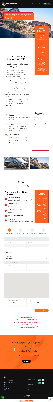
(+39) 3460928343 (28, 349)
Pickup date (8, 242)
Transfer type (8, 256)
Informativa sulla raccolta (26, 400)
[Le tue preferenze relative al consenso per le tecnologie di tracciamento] (51, 400)
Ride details (9, 238)
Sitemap (30, 391)
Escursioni (30, 384)
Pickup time (30, 242)
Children (30, 265)
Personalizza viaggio (32, 387)
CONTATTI (47, 3)
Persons (7, 265)
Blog (29, 389)
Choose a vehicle (41, 310)
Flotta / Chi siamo (31, 379)
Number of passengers (11, 262)
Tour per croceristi (32, 386)
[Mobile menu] (32, 4)
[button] (6, 163)
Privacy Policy (7, 386)
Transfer (30, 382)
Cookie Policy (7, 388)
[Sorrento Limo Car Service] (9, 4)
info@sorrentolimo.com (10, 382)
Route (7, 250)
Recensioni (30, 381)
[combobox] (26, 252)
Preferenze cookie (10, 390)
